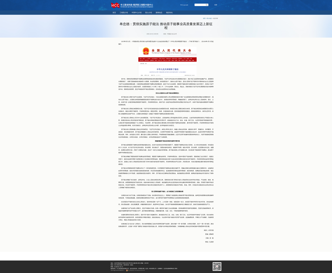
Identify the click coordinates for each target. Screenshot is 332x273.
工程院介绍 (124, 12)
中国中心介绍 (137, 12)
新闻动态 (159, 12)
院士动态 (209, 18)
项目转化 (169, 12)
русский (186, 5)
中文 (181, 5)
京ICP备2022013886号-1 (118, 270)
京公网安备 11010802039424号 (136, 270)
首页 (114, 12)
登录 (215, 5)
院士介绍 (148, 12)
